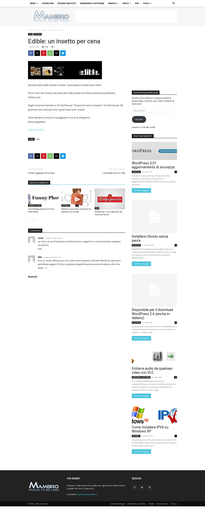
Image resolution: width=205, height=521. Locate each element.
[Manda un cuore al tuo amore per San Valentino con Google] (76, 198)
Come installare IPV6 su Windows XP (150, 429)
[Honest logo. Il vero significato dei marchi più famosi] (110, 199)
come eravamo (162, 504)
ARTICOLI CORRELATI (39, 183)
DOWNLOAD (48, 3)
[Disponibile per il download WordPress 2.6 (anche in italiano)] (154, 290)
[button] (173, 3)
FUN (137, 3)
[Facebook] (31, 53)
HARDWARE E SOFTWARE (92, 3)
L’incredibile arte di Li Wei (113, 173)
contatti (151, 504)
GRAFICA (112, 3)
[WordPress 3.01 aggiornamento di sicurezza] (154, 151)
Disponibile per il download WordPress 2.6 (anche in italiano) (152, 314)
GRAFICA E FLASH (35, 205)
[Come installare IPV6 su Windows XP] (154, 415)
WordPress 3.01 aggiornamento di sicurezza (153, 165)
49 (175, 377)
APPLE (126, 3)
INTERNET (37, 34)
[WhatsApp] (50, 53)
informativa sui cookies (136, 504)
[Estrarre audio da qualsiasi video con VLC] (154, 356)
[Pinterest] (43, 53)
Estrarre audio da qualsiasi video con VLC (152, 370)
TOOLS (146, 3)
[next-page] (34, 220)
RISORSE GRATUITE (67, 3)
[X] (37, 53)
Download (136, 172)
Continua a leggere (141, 190)
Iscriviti (139, 119)
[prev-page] (30, 220)
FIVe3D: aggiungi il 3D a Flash (41, 173)
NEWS (33, 3)
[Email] (56, 53)
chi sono (173, 504)
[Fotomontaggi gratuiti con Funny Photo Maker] (43, 198)
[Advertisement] (126, 16)
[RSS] (142, 487)
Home (30, 30)
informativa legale (118, 504)
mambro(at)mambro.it (87, 494)
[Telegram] (63, 53)
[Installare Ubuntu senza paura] (154, 217)
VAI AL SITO (36, 129)
